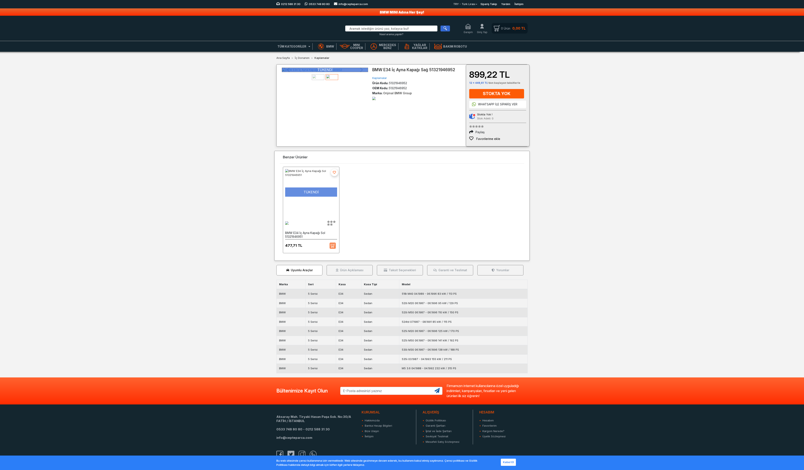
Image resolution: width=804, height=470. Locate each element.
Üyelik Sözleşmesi (494, 436)
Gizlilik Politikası (436, 420)
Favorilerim (489, 425)
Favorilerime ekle (487, 139)
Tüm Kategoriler (291, 46)
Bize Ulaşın (372, 431)
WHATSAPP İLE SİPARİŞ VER (497, 104)
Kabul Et (508, 462)
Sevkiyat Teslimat (437, 436)
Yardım (505, 4)
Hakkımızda (372, 420)
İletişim (518, 4)
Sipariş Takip (489, 4)
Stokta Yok (496, 93)
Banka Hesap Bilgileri (378, 425)
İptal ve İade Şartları (439, 431)
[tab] (299, 270)
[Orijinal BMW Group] (374, 98)
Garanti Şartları (435, 425)
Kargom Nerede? (493, 431)
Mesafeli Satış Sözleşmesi (442, 441)
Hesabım (488, 420)
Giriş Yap (482, 32)
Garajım (468, 32)
